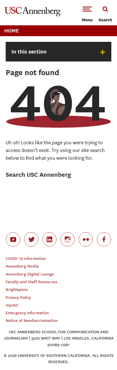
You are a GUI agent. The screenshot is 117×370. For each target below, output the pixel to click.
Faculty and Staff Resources (31, 281)
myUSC (12, 305)
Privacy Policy (18, 297)
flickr (86, 239)
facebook (104, 239)
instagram (67, 239)
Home (11, 31)
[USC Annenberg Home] (32, 15)
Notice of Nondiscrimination (32, 320)
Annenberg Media (22, 266)
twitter (31, 239)
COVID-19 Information (26, 258)
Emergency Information (27, 313)
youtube (13, 239)
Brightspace (17, 289)
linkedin (49, 239)
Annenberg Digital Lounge (30, 274)
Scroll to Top (100, 353)
